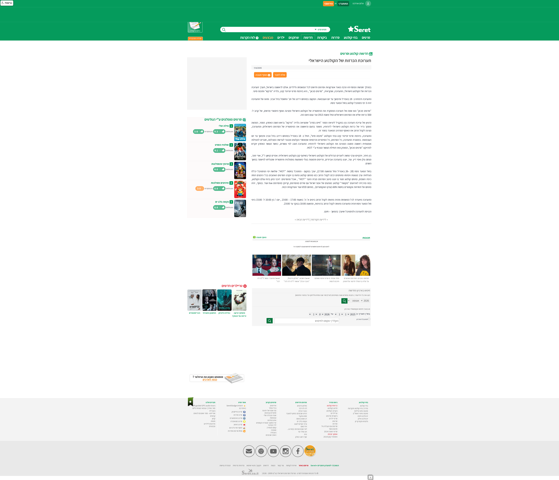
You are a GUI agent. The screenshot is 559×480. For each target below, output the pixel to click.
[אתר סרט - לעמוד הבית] (190, 406)
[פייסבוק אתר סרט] (298, 456)
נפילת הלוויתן (224, 313)
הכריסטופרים (194, 313)
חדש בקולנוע (332, 408)
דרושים (266, 465)
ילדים (280, 37)
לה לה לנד (303, 408)
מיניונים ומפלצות (220, 182)
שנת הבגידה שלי (270, 415)
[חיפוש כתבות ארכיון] (344, 301)
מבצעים (268, 37)
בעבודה (273, 432)
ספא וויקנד (303, 416)
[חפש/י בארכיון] (270, 320)
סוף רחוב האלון (301, 437)
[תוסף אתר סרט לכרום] (261, 456)
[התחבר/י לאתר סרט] (368, 3)
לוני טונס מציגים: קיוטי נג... (297, 429)
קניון (213, 418)
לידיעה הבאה (303, 219)
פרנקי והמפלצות (220, 163)
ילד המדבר (272, 425)
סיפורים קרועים (270, 413)
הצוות (273, 465)
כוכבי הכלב (302, 411)
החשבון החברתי (209, 313)
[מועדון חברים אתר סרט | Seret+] (249, 456)
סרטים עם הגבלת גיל (329, 426)
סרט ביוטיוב (238, 424)
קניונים (212, 416)
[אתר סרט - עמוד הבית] (359, 31)
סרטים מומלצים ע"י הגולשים (224, 119)
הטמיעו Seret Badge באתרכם (236, 406)
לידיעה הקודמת (318, 219)
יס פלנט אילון (363, 418)
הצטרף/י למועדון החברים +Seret (325, 465)
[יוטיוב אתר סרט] (273, 456)
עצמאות (273, 417)
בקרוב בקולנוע (331, 410)
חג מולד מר (302, 431)
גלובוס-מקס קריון (361, 421)
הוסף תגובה (262, 75)
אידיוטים (273, 405)
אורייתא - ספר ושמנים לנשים (204, 413)
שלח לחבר (280, 74)
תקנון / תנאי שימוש (254, 465)
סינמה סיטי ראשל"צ (360, 413)
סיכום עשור (333, 429)
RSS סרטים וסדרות (235, 431)
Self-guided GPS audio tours (203, 405)
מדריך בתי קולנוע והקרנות (358, 408)
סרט (299, 473)
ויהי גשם (304, 426)
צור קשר (280, 465)
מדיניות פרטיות (238, 465)
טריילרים (334, 413)
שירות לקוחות (291, 465)
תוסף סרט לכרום (236, 427)
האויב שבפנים (271, 435)
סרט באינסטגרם (236, 418)
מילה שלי (224, 125)
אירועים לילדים (209, 423)
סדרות (334, 423)
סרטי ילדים (333, 418)
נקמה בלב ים (222, 201)
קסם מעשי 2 (271, 427)
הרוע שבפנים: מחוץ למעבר (296, 413)
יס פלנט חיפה (363, 416)
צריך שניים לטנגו (300, 424)
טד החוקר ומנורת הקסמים (266, 422)
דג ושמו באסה (301, 418)
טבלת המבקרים (195, 38)
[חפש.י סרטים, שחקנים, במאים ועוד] (223, 29)
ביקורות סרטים (331, 416)
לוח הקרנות (248, 37)
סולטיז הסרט (222, 144)
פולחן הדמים (302, 405)
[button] (6, 3)
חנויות (213, 421)
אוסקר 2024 (332, 434)
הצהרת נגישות (225, 465)
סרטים (334, 421)
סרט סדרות (238, 415)
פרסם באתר (303, 465)
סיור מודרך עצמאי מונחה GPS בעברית (203, 409)
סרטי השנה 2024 (330, 431)
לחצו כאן (326, 246)
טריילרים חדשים (232, 285)
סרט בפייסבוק (237, 411)
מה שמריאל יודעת (269, 410)
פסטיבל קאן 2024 (330, 436)
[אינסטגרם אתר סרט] (285, 456)
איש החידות (271, 420)
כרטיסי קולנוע (332, 405)
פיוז (305, 434)
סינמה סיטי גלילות (361, 411)
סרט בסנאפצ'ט (237, 421)
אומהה (273, 430)
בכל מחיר (272, 408)
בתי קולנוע (364, 405)
